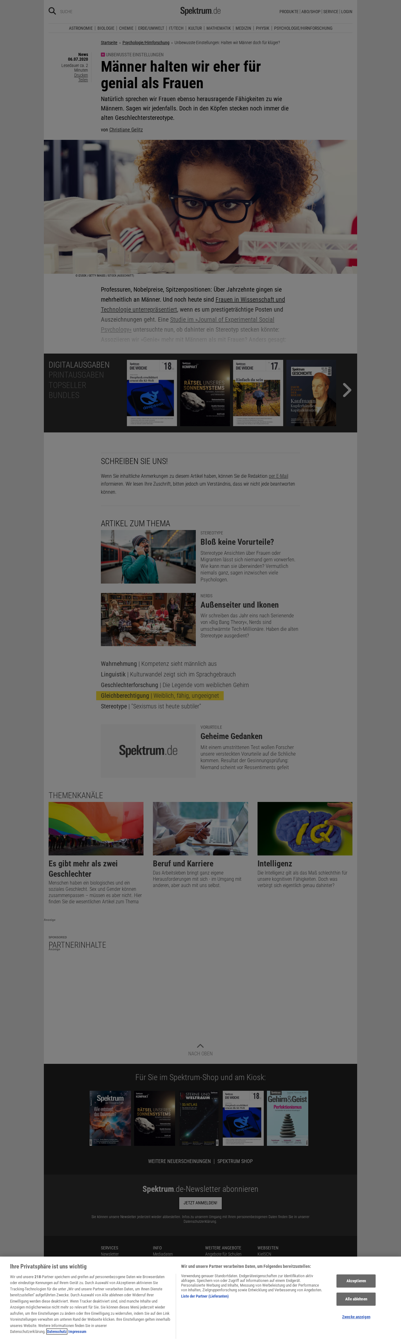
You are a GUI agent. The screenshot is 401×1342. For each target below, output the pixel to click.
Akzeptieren (356, 1281)
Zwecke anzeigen (356, 1316)
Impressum (77, 1331)
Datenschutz (57, 1331)
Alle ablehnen (356, 1299)
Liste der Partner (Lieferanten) (205, 1296)
